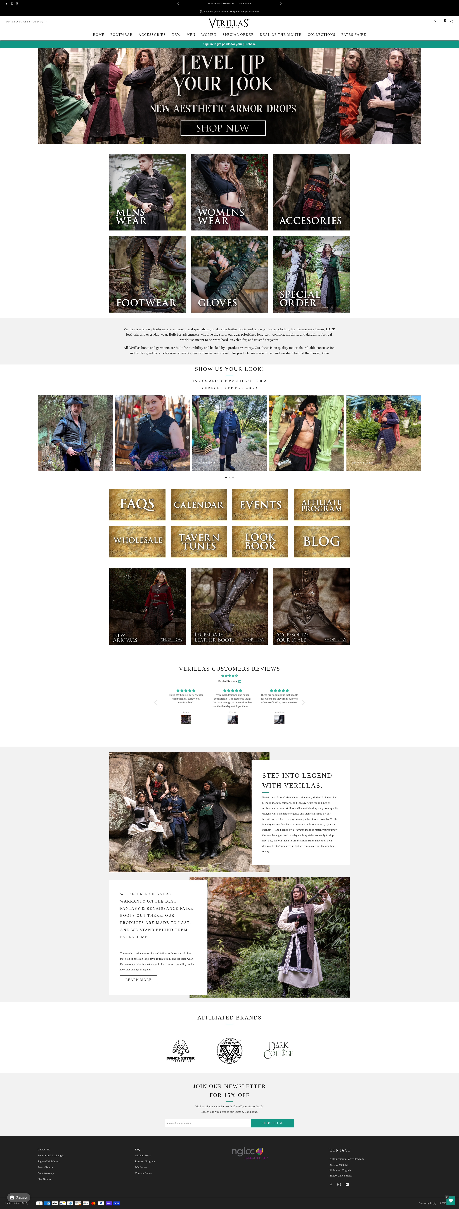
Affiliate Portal (143, 1155)
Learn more (139, 980)
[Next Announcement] (281, 3)
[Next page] (421, 433)
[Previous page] (37, 433)
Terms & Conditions (245, 1111)
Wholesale (141, 1167)
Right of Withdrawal (49, 1161)
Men (191, 34)
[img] (229, 676)
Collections (321, 34)
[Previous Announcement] (178, 3)
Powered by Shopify (427, 1203)
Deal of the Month (281, 34)
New (176, 34)
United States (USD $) (24, 21)
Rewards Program (145, 1161)
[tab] (226, 477)
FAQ (137, 1149)
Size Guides (44, 1179)
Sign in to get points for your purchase (229, 44)
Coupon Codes (143, 1173)
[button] (156, 702)
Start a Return (45, 1167)
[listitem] (229, 3)
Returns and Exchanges (51, 1155)
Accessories (152, 34)
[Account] (435, 21)
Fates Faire (353, 34)
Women (209, 34)
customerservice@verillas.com (347, 1158)
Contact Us (44, 1149)
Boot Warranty (46, 1173)
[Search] (452, 21)
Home (99, 34)
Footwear (121, 34)
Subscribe (272, 1123)
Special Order (238, 34)
